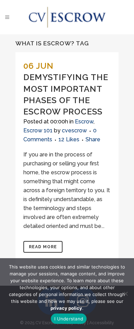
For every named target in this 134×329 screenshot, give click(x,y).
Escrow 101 (38, 130)
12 (68, 139)
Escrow (84, 121)
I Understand (68, 318)
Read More (43, 246)
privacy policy (66, 308)
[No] (125, 293)
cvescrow (74, 130)
